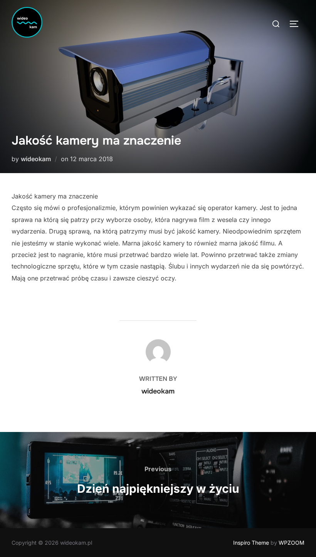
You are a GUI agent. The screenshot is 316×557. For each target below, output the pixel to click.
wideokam (36, 159)
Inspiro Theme (251, 542)
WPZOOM (291, 542)
